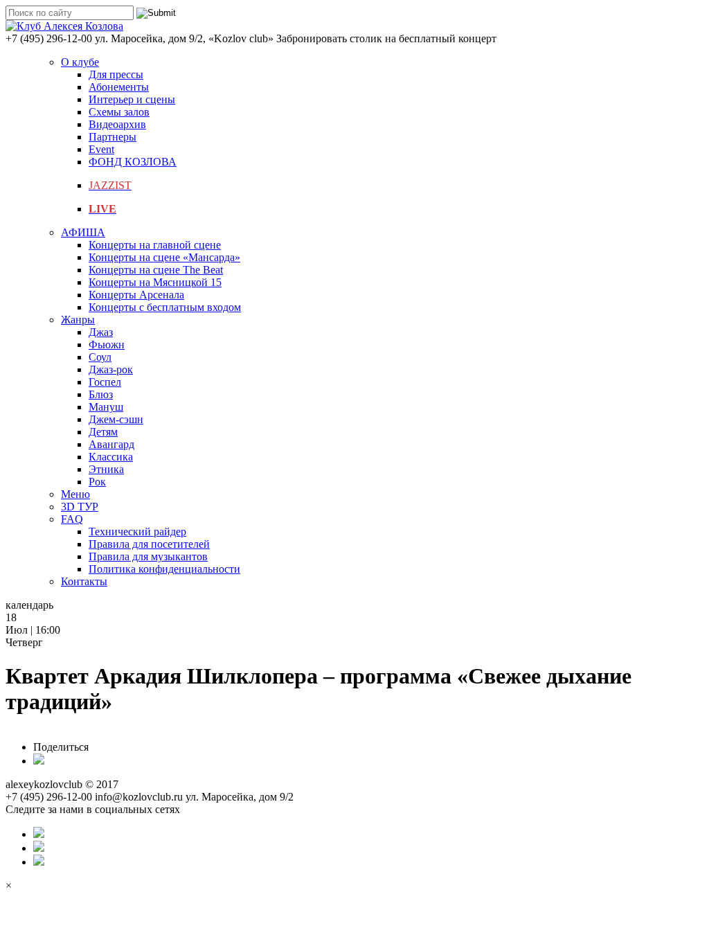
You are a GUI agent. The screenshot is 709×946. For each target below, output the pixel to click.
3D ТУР (79, 506)
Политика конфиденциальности (164, 569)
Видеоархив (117, 124)
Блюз (101, 394)
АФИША (83, 232)
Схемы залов (119, 112)
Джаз (101, 332)
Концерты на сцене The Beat (156, 270)
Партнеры (112, 137)
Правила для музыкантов (148, 556)
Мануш (106, 407)
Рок (97, 482)
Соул (100, 357)
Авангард (111, 444)
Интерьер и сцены (132, 99)
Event (101, 149)
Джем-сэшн (116, 419)
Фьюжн (107, 344)
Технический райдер (137, 531)
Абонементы (119, 87)
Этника (106, 469)
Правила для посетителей (149, 544)
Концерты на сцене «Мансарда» (164, 257)
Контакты (84, 581)
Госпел (105, 382)
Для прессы (116, 74)
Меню (75, 494)
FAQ (72, 519)
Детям (103, 432)
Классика (111, 457)
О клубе (80, 62)
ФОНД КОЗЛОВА (133, 162)
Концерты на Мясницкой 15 (155, 282)
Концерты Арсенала (136, 295)
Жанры (78, 319)
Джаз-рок (111, 369)
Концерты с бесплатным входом (165, 307)
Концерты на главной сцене (155, 245)
